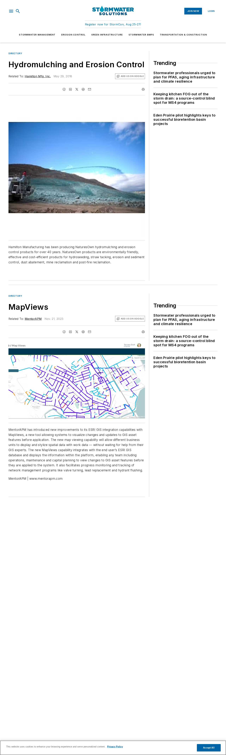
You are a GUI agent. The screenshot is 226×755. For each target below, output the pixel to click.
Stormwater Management (37, 34)
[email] (89, 89)
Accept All (208, 747)
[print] (143, 89)
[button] (11, 11)
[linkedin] (70, 89)
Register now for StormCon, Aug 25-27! (113, 24)
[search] (17, 11)
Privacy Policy (115, 746)
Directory (15, 53)
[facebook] (64, 89)
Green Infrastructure (107, 34)
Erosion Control (73, 34)
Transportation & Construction (183, 34)
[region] (113, 748)
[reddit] (83, 89)
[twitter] (77, 89)
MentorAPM (33, 318)
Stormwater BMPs (141, 34)
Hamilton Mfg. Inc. (38, 76)
